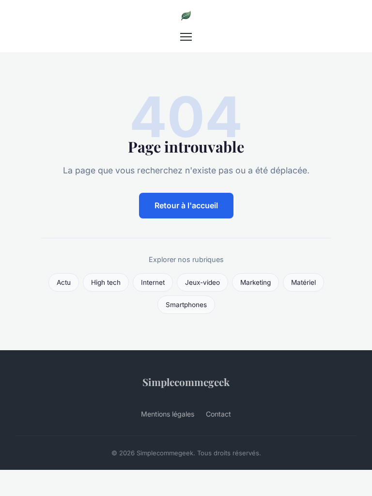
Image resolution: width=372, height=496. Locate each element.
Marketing (255, 282)
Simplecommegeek (186, 381)
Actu (64, 282)
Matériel (303, 282)
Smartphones (186, 305)
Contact (218, 414)
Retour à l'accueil (186, 205)
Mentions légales (167, 414)
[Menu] (186, 37)
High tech (106, 282)
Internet (153, 282)
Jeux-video (202, 282)
